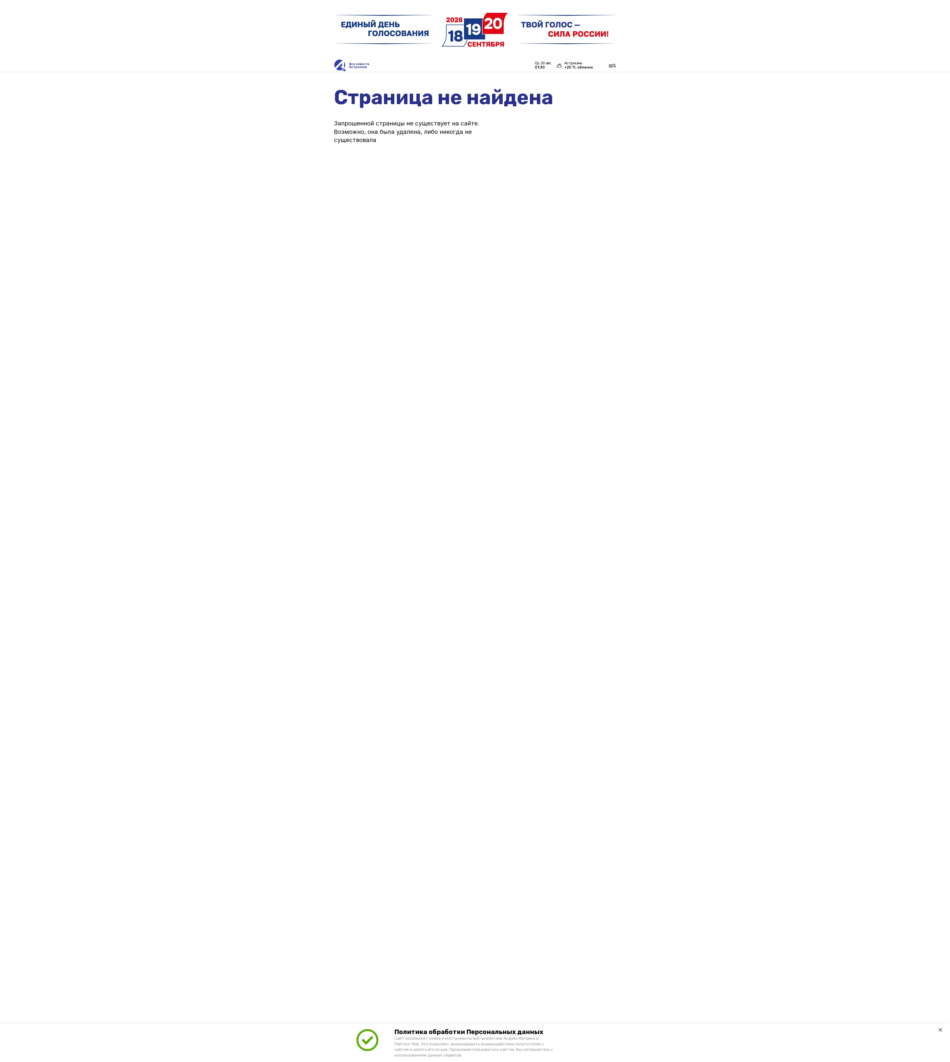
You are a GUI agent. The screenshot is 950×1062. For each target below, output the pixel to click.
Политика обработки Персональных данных (468, 1032)
